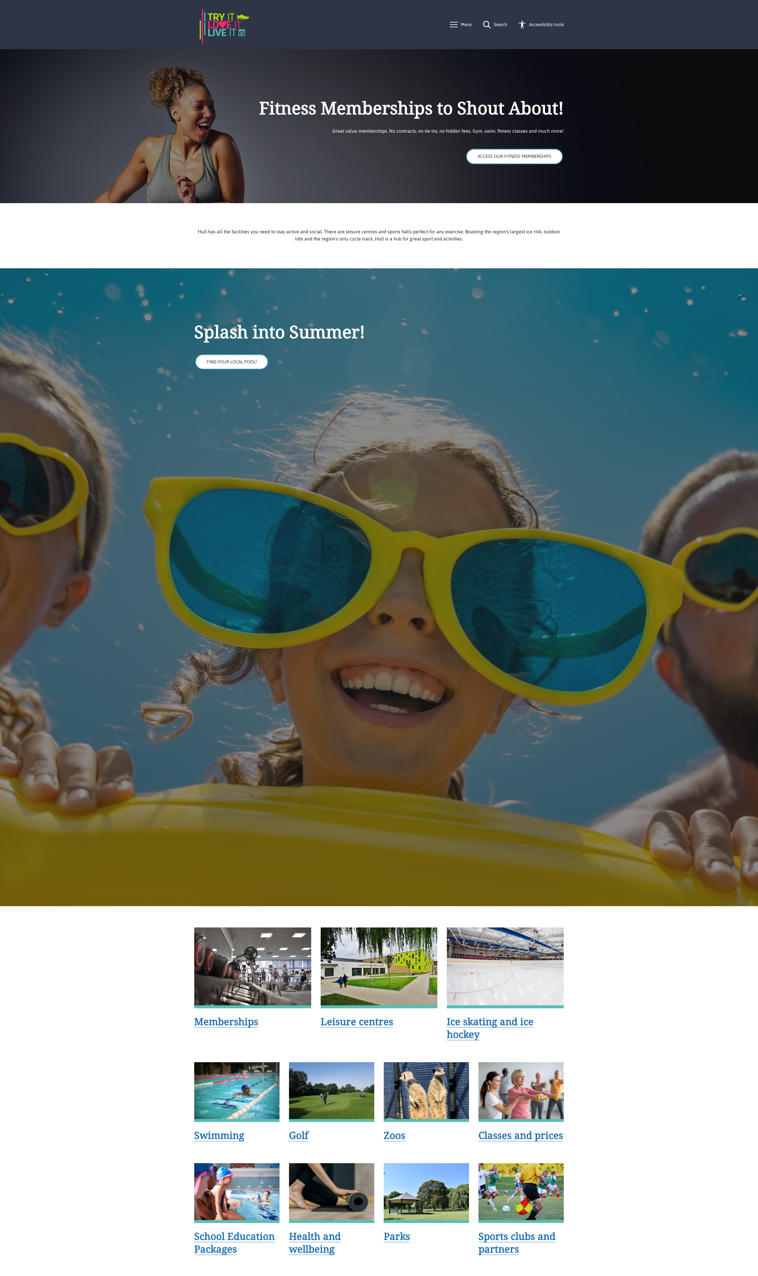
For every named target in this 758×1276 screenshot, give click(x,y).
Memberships (226, 1021)
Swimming (219, 1135)
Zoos (394, 1135)
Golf (298, 1135)
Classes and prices (520, 1135)
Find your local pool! (232, 361)
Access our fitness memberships (514, 156)
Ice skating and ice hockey (490, 1028)
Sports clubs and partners (516, 1243)
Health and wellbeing (315, 1243)
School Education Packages (234, 1243)
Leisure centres (357, 1021)
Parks (397, 1236)
